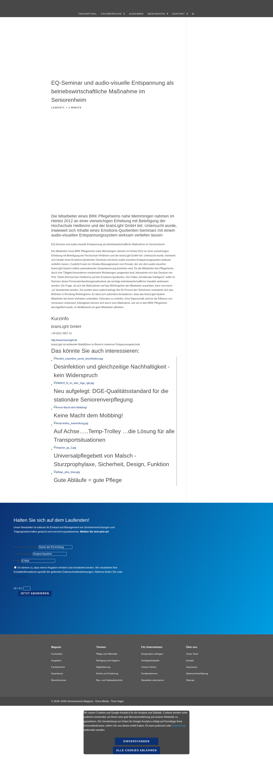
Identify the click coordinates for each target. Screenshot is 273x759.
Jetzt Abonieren (35, 593)
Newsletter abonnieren (152, 680)
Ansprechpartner (23, 553)
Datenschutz (21, 576)
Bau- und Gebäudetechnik (109, 680)
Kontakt (178, 14)
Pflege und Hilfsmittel (106, 654)
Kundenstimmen (149, 673)
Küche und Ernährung (107, 673)
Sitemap (190, 680)
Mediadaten (156, 14)
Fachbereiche (111, 14)
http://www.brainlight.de (64, 340)
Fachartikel (88, 14)
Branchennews (58, 680)
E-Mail (17, 560)
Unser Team (192, 654)
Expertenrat (57, 673)
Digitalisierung (103, 667)
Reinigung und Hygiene (108, 660)
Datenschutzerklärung (197, 673)
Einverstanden (136, 741)
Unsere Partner (149, 667)
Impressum (191, 667)
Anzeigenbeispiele (150, 660)
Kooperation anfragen (152, 654)
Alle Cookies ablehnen (136, 750)
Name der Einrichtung (26, 547)
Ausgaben (136, 14)
